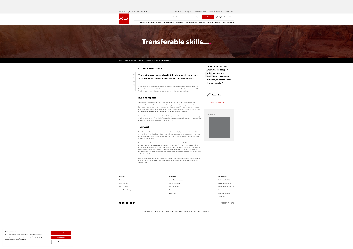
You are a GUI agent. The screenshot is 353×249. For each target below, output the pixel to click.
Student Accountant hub (217, 102)
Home (120, 61)
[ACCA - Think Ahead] (124, 23)
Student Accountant (137, 61)
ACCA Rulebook (174, 187)
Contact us (205, 211)
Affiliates (217, 22)
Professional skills (151, 61)
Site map (196, 211)
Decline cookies (61, 237)
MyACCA (121, 180)
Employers (179, 22)
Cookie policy (22, 239)
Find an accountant (175, 183)
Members (202, 22)
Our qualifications (168, 22)
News (170, 190)
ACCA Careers (123, 187)
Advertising (188, 211)
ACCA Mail (221, 196)
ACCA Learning (123, 183)
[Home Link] (227, 203)
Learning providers (191, 22)
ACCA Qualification (224, 183)
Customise (61, 242)
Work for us (172, 193)
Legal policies (159, 211)
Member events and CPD (226, 187)
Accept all (61, 233)
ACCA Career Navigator (126, 190)
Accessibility (148, 211)
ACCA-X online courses (176, 180)
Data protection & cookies (174, 211)
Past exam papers (224, 193)
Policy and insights (228, 22)
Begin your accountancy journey (150, 22)
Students (210, 22)
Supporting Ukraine (224, 190)
